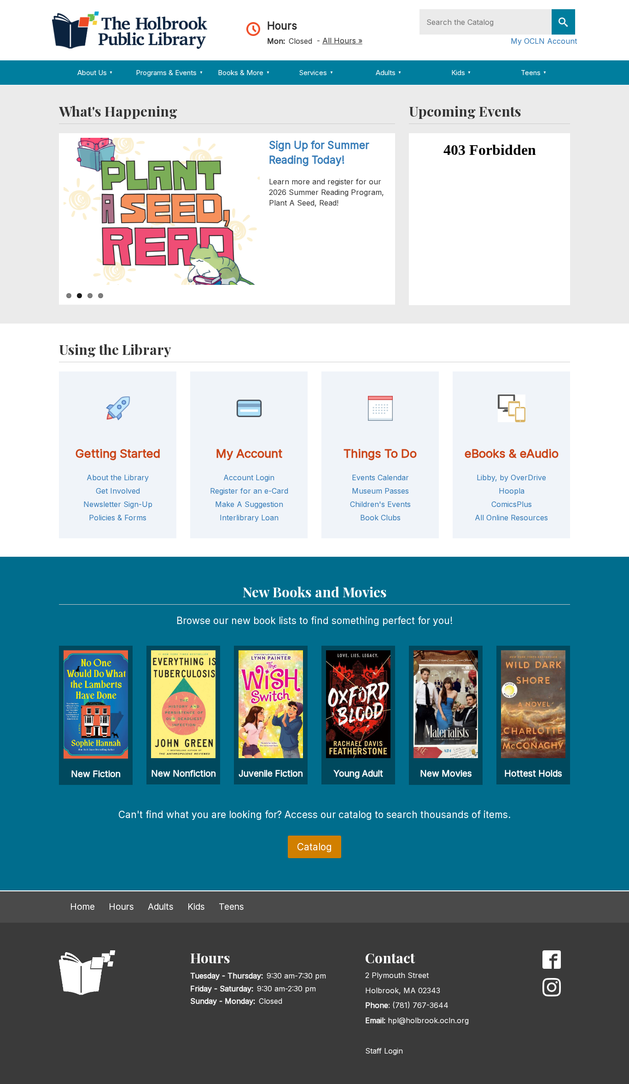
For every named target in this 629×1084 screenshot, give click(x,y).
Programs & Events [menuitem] (169, 72)
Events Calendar (380, 477)
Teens (231, 906)
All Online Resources (511, 517)
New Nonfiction (183, 773)
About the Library (118, 477)
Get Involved (118, 490)
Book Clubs (380, 517)
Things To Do (380, 453)
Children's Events (380, 504)
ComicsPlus (511, 504)
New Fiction (96, 773)
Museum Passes (380, 490)
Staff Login (384, 1050)
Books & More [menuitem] (243, 72)
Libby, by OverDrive (511, 477)
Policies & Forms (117, 517)
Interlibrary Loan (249, 517)
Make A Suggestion (249, 504)
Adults (161, 906)
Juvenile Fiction (271, 773)
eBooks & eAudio (512, 453)
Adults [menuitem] (389, 72)
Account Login (248, 477)
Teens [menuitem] (534, 72)
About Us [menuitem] (95, 72)
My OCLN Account (544, 41)
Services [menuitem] (316, 72)
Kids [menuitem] (461, 72)
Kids (196, 906)
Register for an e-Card (249, 490)
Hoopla (511, 490)
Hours (282, 25)
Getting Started (117, 453)
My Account (249, 453)
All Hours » (342, 40)
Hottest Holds (533, 773)
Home (82, 906)
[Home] (133, 29)
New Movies (446, 773)
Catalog (314, 847)
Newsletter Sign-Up (117, 504)
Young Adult (358, 773)
